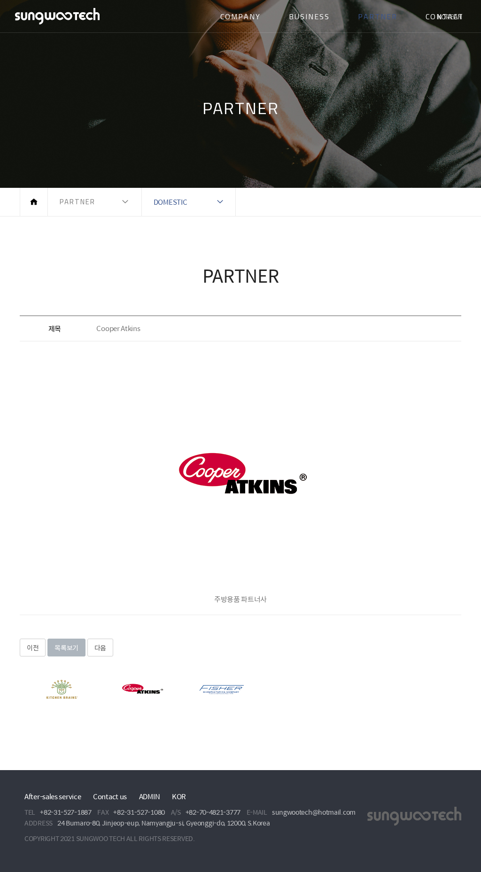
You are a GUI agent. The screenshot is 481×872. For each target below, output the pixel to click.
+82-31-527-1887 (66, 812)
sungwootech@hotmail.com (314, 812)
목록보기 (66, 647)
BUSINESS (309, 16)
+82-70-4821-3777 (213, 812)
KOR (179, 796)
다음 (100, 647)
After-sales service (52, 796)
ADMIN (149, 796)
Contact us (110, 796)
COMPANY (240, 16)
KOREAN (449, 16)
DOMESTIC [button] (170, 201)
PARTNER (377, 16)
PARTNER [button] (77, 201)
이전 (33, 647)
